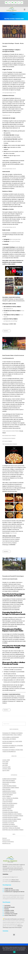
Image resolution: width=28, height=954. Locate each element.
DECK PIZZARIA (6, 789)
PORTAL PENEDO (6, 808)
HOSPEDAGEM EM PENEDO (9, 793)
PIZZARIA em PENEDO (8, 807)
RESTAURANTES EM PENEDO (10, 826)
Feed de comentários (8, 841)
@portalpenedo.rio (8, 308)
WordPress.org (6, 843)
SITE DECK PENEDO (7, 441)
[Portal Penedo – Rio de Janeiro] (11, 9)
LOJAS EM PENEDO (7, 801)
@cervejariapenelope (15, 239)
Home (14, 14)
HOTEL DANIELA (6, 796)
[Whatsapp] (18, 2)
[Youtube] (12, 2)
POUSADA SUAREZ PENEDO (9, 821)
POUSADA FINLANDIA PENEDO (10, 812)
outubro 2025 (6, 760)
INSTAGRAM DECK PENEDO (9, 435)
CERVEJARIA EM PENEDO (9, 782)
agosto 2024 (5, 770)
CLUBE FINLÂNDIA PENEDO (9, 786)
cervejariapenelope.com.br (9, 92)
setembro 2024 (6, 768)
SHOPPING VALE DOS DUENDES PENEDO (12, 829)
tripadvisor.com (6, 115)
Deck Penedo (13, 533)
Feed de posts (6, 840)
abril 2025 (5, 765)
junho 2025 (5, 761)
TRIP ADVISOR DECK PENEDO (9, 444)
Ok (14, 952)
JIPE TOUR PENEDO (7, 800)
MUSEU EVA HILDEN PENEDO (9, 803)
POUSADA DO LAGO (7, 810)
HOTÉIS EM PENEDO (7, 794)
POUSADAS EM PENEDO (8, 824)
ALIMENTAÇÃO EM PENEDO (9, 779)
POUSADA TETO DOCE (8, 822)
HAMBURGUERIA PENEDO (8, 791)
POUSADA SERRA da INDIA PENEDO (11, 819)
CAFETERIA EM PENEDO (8, 780)
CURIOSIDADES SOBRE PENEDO (10, 787)
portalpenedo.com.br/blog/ (10, 321)
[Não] (26, 949)
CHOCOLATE (5, 784)
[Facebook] (6, 2)
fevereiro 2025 (6, 767)
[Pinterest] (15, 2)
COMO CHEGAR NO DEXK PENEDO (10, 431)
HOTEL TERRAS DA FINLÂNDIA (10, 798)
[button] (14, 935)
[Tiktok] (21, 2)
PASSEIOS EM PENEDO (8, 805)
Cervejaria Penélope (15, 241)
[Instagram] (9, 2)
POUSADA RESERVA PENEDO (10, 817)
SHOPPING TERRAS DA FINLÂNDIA (11, 828)
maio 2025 (5, 763)
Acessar (4, 838)
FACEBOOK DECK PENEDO (8, 438)
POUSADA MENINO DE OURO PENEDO (11, 814)
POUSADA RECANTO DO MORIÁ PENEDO (12, 815)
